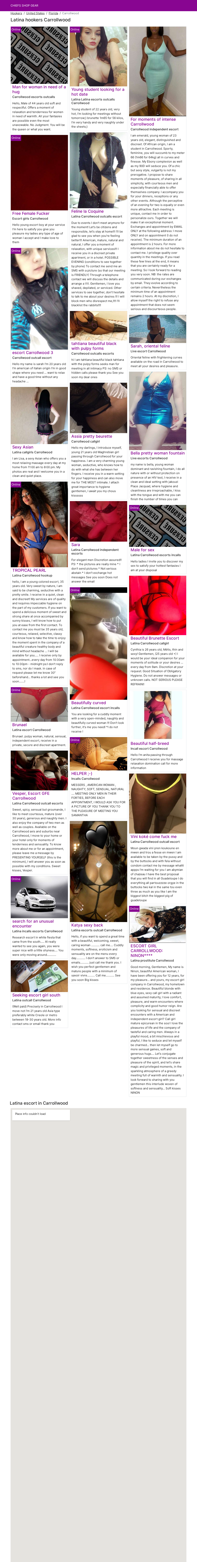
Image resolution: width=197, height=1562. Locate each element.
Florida (53, 13)
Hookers (16, 13)
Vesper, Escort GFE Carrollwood (31, 796)
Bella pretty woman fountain (158, 453)
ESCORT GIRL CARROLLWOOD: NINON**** (147, 950)
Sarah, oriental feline (150, 346)
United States (35, 13)
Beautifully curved (88, 702)
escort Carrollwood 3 (32, 352)
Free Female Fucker (30, 213)
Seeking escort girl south (36, 995)
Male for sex (142, 549)
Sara (75, 544)
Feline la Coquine (87, 211)
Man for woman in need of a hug (39, 89)
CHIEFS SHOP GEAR (24, 5)
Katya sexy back (87, 925)
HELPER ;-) (81, 773)
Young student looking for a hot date (97, 92)
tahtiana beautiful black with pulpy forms (94, 346)
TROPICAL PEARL (29, 570)
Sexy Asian (22, 447)
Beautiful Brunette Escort (155, 638)
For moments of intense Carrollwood (153, 121)
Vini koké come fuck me (154, 836)
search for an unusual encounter (33, 923)
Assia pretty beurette (91, 436)
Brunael (19, 724)
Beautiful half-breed (150, 743)
